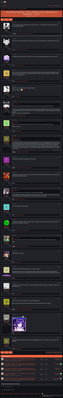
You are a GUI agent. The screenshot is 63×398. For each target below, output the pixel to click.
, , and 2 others (21, 49)
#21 (59, 22)
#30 (59, 172)
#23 (59, 54)
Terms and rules (23, 393)
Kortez (6, 30)
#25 (59, 85)
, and (19, 65)
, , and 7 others (24, 33)
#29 (59, 156)
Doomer (6, 45)
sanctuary (6, 242)
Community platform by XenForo (52, 395)
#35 (59, 251)
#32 (59, 203)
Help (36, 393)
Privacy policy (30, 393)
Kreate (6, 195)
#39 (59, 314)
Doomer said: (15, 237)
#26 (59, 101)
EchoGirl (6, 108)
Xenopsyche (6, 305)
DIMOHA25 (6, 143)
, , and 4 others (22, 230)
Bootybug (6, 93)
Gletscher (6, 127)
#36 (59, 266)
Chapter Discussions (17, 361)
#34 (59, 235)
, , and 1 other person (23, 167)
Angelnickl (6, 345)
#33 (59, 219)
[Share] (58, 23)
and (17, 96)
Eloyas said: (15, 103)
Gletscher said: (16, 138)
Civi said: (15, 190)
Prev (3, 19)
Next (10, 19)
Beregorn (57, 369)
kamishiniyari (6, 211)
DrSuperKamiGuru (56, 379)
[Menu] (1, 2)
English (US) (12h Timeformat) (7, 393)
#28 (59, 135)
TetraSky (6, 61)
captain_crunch (6, 290)
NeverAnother (6, 77)
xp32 (6, 258)
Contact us (17, 393)
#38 (59, 298)
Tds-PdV (6, 164)
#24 (59, 70)
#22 (59, 38)
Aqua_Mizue (6, 321)
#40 (59, 337)
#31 (59, 188)
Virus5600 (57, 359)
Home (39, 393)
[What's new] (60, 5)
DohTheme (50, 396)
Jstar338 (57, 364)
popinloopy (6, 179)
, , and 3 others (22, 246)
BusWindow (6, 226)
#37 (59, 282)
